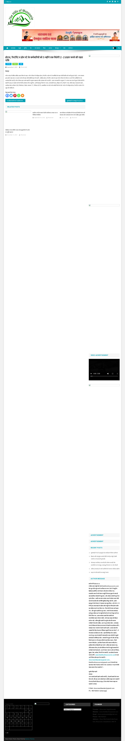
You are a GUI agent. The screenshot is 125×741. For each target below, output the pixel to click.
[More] (22, 95)
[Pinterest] (15, 95)
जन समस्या (37, 48)
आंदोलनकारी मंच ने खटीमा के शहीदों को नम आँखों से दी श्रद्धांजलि (16, 100)
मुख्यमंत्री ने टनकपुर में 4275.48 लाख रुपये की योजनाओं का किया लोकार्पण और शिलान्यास (76, 100)
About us (8, 1)
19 (15, 721)
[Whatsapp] (18, 95)
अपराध (50, 48)
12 (15, 717)
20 (19, 721)
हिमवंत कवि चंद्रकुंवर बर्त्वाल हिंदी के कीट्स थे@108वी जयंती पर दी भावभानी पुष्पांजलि (104, 558)
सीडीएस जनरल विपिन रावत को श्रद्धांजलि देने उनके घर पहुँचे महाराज (17, 131)
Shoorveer (24, 67)
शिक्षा (44, 48)
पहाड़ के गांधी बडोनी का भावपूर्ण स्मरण (100, 572)
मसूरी (19, 48)
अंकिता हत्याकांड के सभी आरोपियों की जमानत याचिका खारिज (105, 569)
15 (26, 717)
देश (31, 48)
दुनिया (25, 48)
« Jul (6, 732)
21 (22, 721)
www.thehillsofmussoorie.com (105, 655)
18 (11, 721)
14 (22, 717)
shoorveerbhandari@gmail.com (99, 660)
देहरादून (57, 48)
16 (30, 717)
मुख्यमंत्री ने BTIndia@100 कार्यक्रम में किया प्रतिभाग (104, 553)
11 (11, 717)
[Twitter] (11, 95)
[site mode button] (114, 48)
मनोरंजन (70, 48)
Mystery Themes (29, 739)
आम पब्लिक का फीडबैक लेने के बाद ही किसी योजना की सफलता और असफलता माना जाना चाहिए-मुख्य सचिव (72, 114)
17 (7, 721)
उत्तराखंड (13, 48)
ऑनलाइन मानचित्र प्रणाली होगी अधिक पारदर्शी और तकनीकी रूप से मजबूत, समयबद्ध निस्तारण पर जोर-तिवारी (104, 564)
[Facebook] (7, 95)
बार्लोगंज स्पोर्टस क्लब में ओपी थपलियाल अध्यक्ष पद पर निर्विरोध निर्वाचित (45, 114)
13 (19, 717)
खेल (64, 48)
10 (7, 717)
